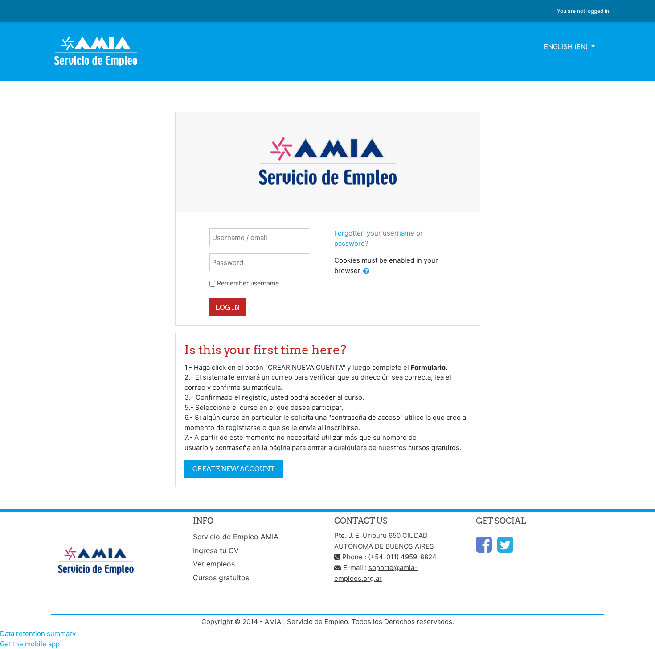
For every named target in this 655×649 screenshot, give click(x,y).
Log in (227, 307)
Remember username (248, 283)
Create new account (233, 468)
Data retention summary (38, 633)
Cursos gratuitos (221, 577)
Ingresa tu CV (216, 550)
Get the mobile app (30, 644)
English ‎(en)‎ (567, 46)
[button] (366, 271)
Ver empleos (214, 563)
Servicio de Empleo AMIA (235, 536)
